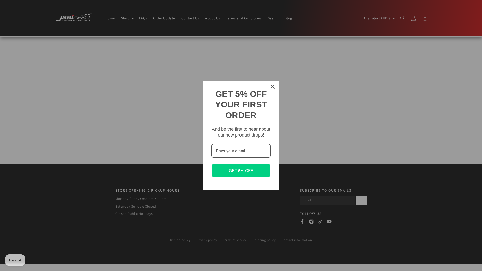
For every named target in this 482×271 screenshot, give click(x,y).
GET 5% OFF (241, 170)
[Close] (273, 87)
